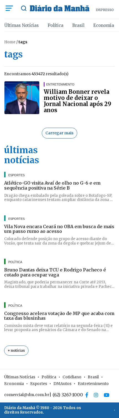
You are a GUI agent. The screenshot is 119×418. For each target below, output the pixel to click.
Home (9, 42)
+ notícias (16, 350)
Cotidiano (72, 376)
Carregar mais (59, 132)
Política (55, 25)
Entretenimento (93, 383)
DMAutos (62, 383)
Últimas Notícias (21, 25)
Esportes (38, 383)
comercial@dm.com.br (26, 394)
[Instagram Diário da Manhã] (96, 394)
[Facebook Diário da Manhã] (86, 394)
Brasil (78, 25)
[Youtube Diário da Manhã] (106, 394)
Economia (103, 25)
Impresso (105, 10)
